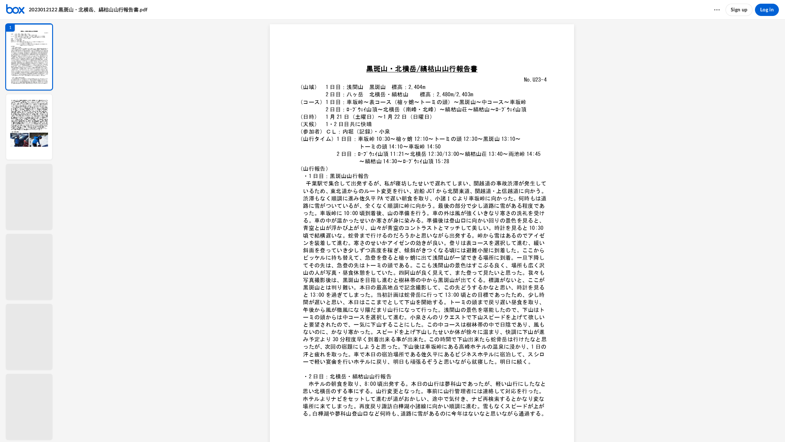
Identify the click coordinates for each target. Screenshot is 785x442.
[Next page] (404, 427)
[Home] (15, 10)
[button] (29, 57)
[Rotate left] (450, 427)
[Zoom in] (438, 427)
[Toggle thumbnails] (371, 427)
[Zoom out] (417, 427)
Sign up (739, 9)
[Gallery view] (462, 427)
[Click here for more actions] (717, 10)
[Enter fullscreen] (473, 427)
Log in (767, 9)
